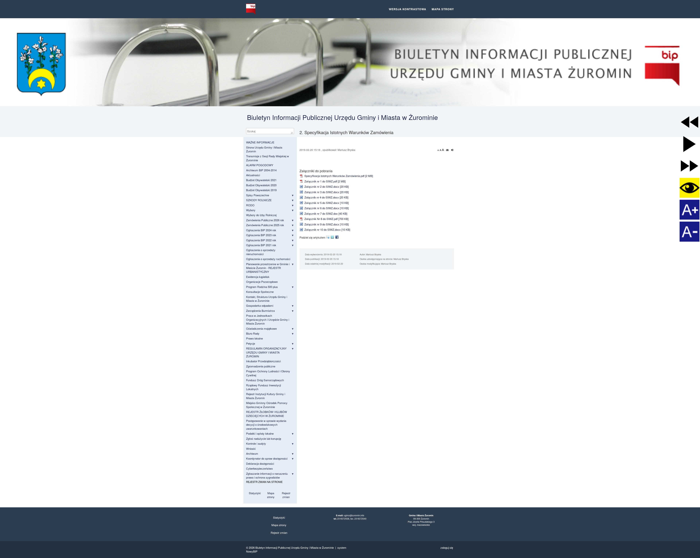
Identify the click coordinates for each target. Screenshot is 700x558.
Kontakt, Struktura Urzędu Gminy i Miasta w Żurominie (266, 299)
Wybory (250, 210)
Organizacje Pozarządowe (262, 282)
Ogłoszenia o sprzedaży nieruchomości (260, 252)
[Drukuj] (447, 150)
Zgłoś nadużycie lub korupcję (263, 438)
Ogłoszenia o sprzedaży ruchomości (268, 259)
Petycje (250, 343)
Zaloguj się (446, 547)
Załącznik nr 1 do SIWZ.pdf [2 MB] (325, 181)
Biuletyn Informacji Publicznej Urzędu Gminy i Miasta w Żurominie (342, 117)
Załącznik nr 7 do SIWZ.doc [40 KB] (325, 213)
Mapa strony (443, 9)
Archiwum (252, 453)
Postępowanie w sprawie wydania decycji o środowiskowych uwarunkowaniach (266, 424)
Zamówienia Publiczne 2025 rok (265, 225)
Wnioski (251, 448)
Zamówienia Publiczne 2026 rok (265, 220)
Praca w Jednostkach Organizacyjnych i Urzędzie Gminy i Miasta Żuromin (267, 319)
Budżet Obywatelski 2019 (261, 190)
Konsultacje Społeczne (260, 292)
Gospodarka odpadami (259, 305)
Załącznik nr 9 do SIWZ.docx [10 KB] (326, 224)
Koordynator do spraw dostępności (266, 458)
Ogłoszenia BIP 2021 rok (261, 245)
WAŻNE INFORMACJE (260, 142)
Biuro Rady (252, 333)
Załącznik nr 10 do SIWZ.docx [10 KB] (327, 229)
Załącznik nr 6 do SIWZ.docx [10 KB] (326, 208)
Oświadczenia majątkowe (261, 328)
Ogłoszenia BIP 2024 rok (261, 230)
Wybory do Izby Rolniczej (261, 215)
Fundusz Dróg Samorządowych (265, 380)
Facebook (337, 237)
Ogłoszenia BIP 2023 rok (261, 235)
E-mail (328, 237)
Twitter (333, 237)
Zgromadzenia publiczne (260, 366)
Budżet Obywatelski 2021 (261, 180)
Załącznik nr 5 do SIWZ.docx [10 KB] (326, 203)
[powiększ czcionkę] (443, 150)
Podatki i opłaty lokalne (260, 433)
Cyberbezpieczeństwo (259, 468)
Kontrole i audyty (256, 443)
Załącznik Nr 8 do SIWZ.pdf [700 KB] (326, 219)
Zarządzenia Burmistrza (260, 311)
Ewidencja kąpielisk (257, 277)
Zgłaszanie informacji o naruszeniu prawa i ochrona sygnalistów (267, 475)
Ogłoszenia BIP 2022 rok (261, 240)
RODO (250, 205)
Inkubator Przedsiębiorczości (263, 361)
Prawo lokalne (254, 338)
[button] (689, 122)
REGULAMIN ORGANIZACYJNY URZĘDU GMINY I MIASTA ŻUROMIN (266, 352)
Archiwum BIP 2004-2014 (261, 170)
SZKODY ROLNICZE (259, 200)
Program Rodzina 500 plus (262, 287)
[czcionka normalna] (441, 150)
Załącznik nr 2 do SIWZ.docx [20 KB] (326, 186)
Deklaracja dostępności (260, 463)
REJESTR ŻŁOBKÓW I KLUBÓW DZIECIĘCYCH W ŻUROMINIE (266, 413)
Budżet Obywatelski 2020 (261, 185)
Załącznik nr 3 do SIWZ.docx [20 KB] (326, 192)
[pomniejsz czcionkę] (439, 150)
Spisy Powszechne (257, 195)
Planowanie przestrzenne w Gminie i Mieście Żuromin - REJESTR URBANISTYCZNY (267, 268)
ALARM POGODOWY (259, 165)
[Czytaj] (452, 150)
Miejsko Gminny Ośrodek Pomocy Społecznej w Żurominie (266, 405)
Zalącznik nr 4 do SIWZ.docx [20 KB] (326, 197)
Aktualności (253, 175)
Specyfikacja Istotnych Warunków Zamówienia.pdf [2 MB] (338, 176)
